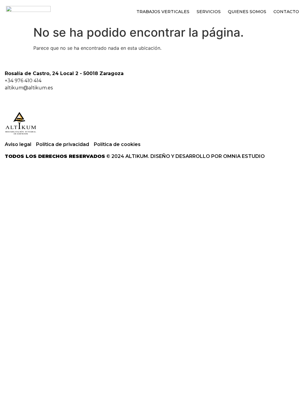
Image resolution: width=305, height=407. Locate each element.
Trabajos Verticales (162, 11)
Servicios (209, 11)
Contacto (286, 11)
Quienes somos (247, 11)
